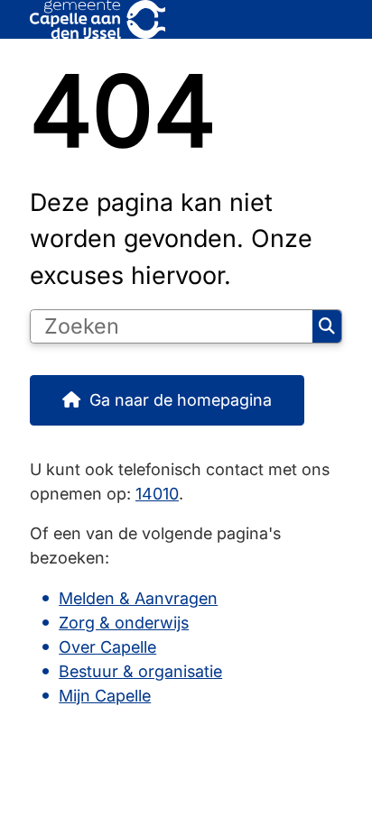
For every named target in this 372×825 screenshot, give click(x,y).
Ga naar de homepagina (180, 399)
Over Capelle (107, 646)
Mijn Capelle (105, 695)
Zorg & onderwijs (124, 622)
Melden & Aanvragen (138, 598)
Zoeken (326, 326)
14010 (157, 493)
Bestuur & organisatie (140, 671)
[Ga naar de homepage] (186, 19)
